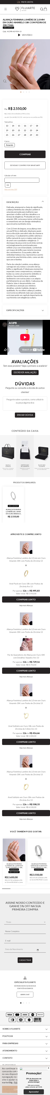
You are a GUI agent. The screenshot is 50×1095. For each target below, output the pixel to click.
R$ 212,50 (18, 117)
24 (37, 130)
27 (19, 135)
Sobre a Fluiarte (11, 1029)
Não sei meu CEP (10, 189)
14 (13, 126)
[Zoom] (25, 64)
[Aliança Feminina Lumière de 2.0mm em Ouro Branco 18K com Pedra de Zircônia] (13, 495)
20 (13, 130)
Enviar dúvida (25, 415)
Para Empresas (10, 1043)
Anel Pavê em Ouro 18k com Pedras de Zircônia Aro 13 (26, 585)
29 (31, 135)
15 (19, 126)
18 (37, 126)
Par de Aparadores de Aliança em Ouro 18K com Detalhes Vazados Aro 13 (26, 656)
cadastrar (25, 960)
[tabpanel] (25, 65)
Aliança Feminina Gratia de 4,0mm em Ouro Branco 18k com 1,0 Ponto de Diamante (39, 865)
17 (31, 126)
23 (31, 130)
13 (7, 126)
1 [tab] (20, 92)
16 (25, 126)
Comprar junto (26, 599)
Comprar (25, 154)
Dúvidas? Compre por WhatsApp (25, 165)
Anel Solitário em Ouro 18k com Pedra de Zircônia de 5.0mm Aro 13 (26, 727)
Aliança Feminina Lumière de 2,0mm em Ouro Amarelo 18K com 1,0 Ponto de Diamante (14, 865)
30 (37, 135)
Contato (7, 1058)
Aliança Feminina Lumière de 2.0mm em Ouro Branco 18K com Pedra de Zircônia (13, 511)
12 (10, 117)
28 (25, 135)
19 (7, 130)
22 (25, 130)
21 (19, 130)
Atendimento (9, 1050)
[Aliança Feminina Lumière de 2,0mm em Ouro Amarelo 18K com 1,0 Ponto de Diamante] (14, 850)
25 (7, 135)
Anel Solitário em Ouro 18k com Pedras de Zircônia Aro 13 (26, 798)
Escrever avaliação (25, 372)
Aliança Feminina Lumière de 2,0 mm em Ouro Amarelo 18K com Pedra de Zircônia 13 (26, 559)
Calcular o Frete (10, 175)
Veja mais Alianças (26, 605)
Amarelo (9, 145)
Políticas (7, 1036)
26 (13, 135)
